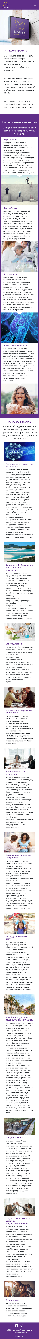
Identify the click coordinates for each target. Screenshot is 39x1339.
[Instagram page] (21, 1325)
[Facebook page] (16, 1325)
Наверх (18, 1336)
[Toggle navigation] (35, 5)
